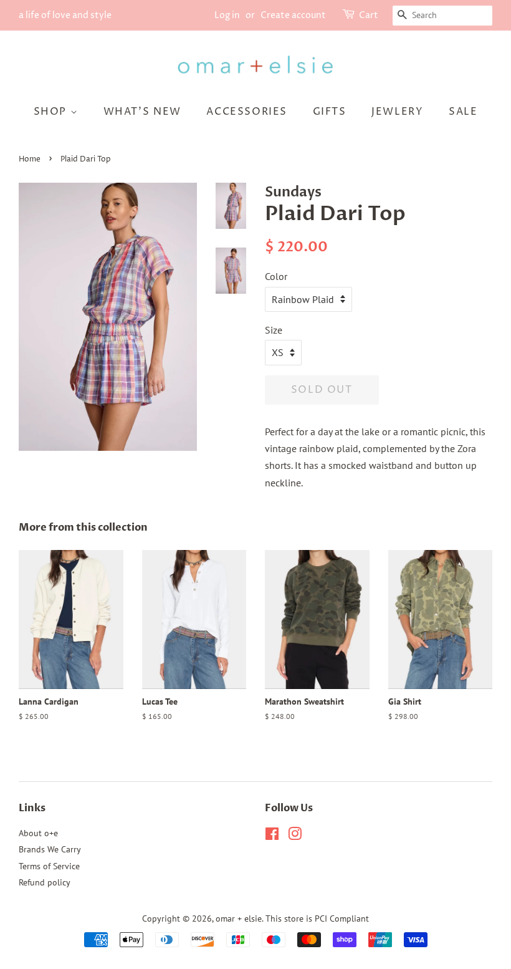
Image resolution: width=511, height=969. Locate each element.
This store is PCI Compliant (317, 918)
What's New (142, 111)
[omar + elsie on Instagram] (295, 836)
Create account (293, 15)
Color (276, 276)
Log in (227, 15)
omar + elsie (239, 918)
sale (463, 111)
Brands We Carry (50, 849)
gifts (329, 111)
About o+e (38, 833)
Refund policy (44, 882)
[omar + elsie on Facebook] (272, 836)
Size (273, 330)
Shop (52, 111)
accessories (246, 111)
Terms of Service (49, 866)
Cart (368, 15)
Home (30, 159)
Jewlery (397, 111)
